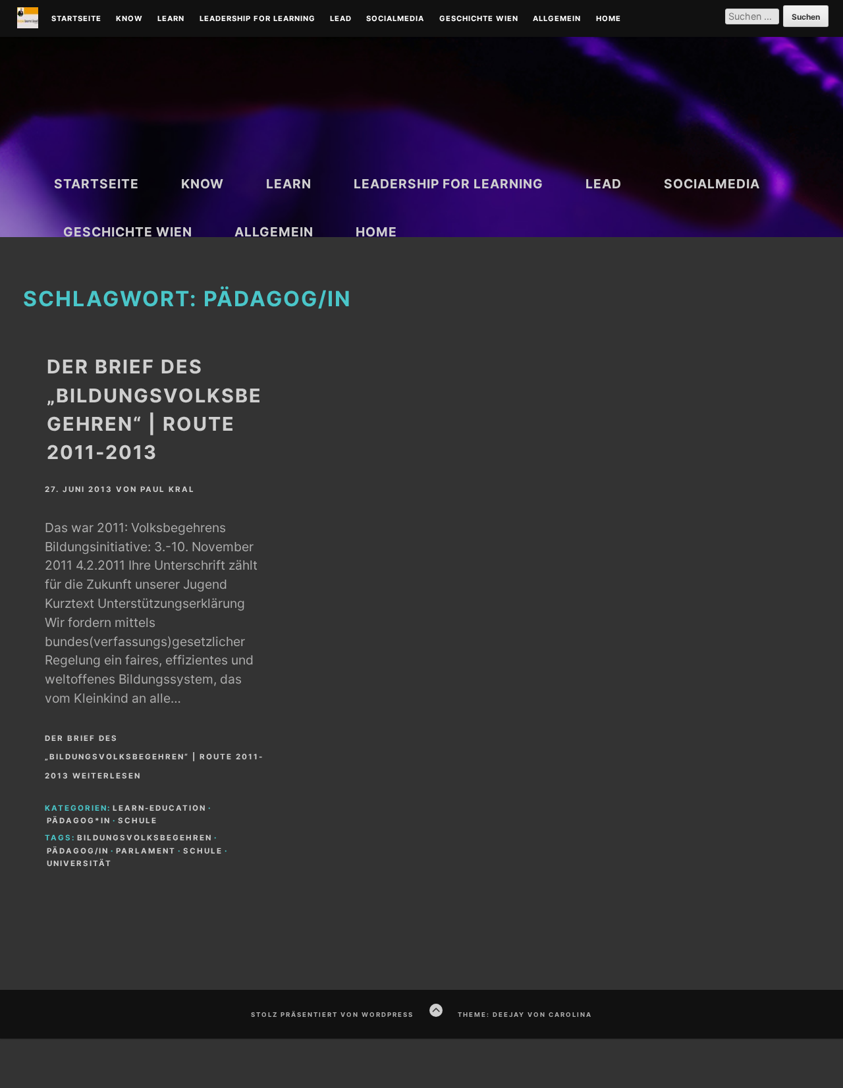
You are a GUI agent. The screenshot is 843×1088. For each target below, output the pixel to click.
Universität (79, 863)
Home (608, 19)
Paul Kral (167, 489)
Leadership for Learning (257, 19)
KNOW (129, 19)
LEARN (170, 19)
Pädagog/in (78, 851)
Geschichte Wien (478, 19)
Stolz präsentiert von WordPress (332, 1014)
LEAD (341, 19)
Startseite (76, 19)
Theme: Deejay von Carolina (525, 1014)
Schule (137, 820)
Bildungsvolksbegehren (144, 837)
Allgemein (557, 19)
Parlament (146, 851)
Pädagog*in (79, 820)
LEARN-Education (159, 808)
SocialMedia (395, 19)
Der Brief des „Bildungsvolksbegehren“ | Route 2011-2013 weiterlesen (154, 757)
